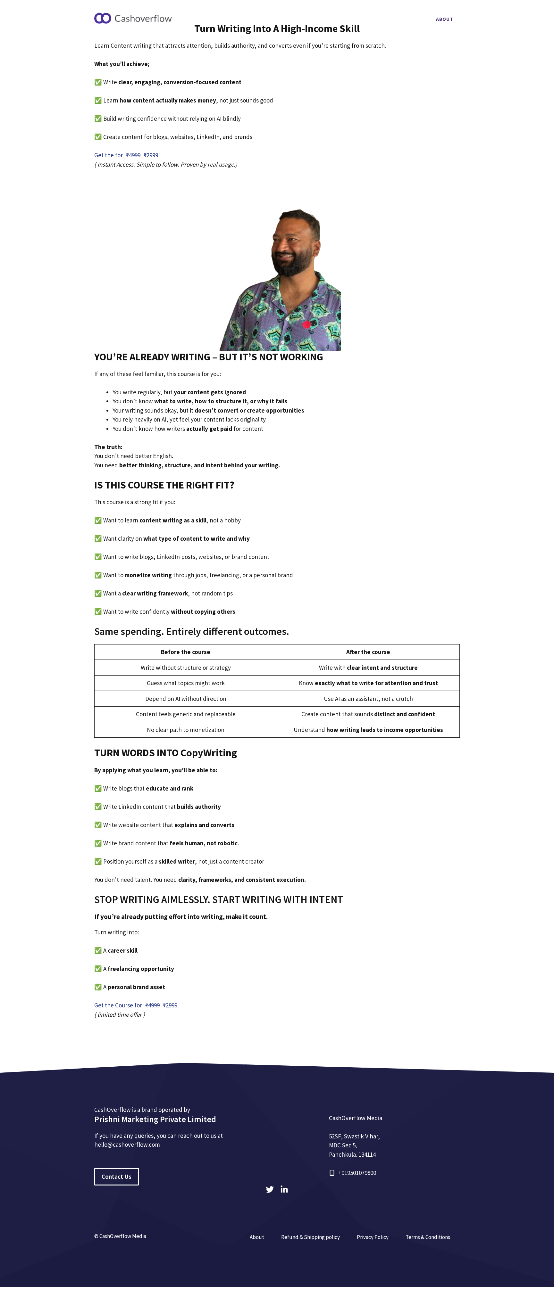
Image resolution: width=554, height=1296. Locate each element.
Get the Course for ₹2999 (135, 1005)
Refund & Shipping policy (310, 1237)
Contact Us (116, 1176)
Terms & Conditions (428, 1237)
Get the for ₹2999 (126, 155)
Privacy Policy (373, 1237)
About (444, 19)
